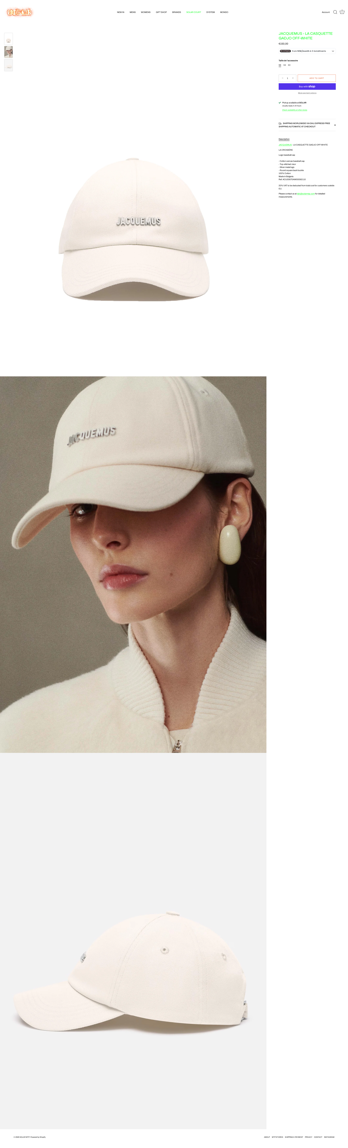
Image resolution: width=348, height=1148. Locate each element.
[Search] (335, 12)
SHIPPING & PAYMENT (294, 1137)
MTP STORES (277, 1137)
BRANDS (176, 12)
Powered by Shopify (38, 1137)
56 (280, 65)
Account (326, 12)
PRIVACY (308, 1137)
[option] (8, 39)
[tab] (285, 139)
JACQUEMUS (285, 145)
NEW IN (120, 12)
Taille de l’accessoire (288, 60)
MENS (133, 12)
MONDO (224, 12)
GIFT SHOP (161, 12)
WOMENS (145, 12)
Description (284, 139)
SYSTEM (210, 12)
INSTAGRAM (329, 1137)
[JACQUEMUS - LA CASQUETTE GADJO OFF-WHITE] (8, 39)
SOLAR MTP (24, 1137)
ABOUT (267, 1137)
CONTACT (318, 1137)
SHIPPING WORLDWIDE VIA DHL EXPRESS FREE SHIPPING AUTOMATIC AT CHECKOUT (304, 125)
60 (289, 65)
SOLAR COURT (193, 12)
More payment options (307, 93)
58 (284, 65)
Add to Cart (317, 78)
